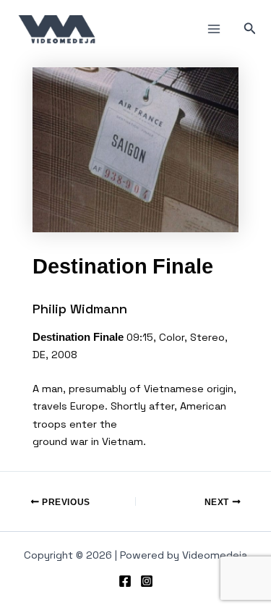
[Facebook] (125, 581)
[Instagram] (146, 581)
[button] (250, 29)
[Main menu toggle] (214, 29)
